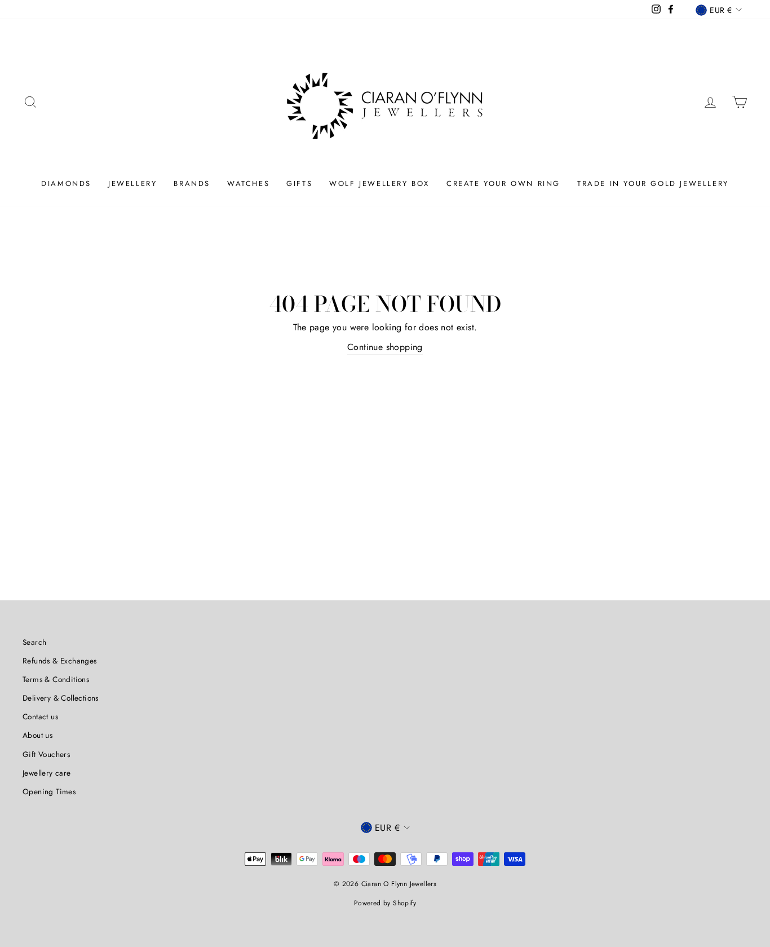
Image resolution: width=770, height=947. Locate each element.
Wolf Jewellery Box (379, 183)
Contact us (40, 716)
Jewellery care (47, 772)
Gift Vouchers (46, 754)
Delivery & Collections (61, 697)
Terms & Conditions (56, 679)
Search (34, 642)
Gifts (299, 183)
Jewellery (132, 183)
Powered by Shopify (385, 903)
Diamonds (66, 183)
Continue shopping (385, 346)
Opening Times (49, 791)
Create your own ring (503, 183)
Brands (192, 183)
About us (37, 735)
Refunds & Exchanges (60, 660)
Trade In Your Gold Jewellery (653, 183)
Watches (248, 183)
